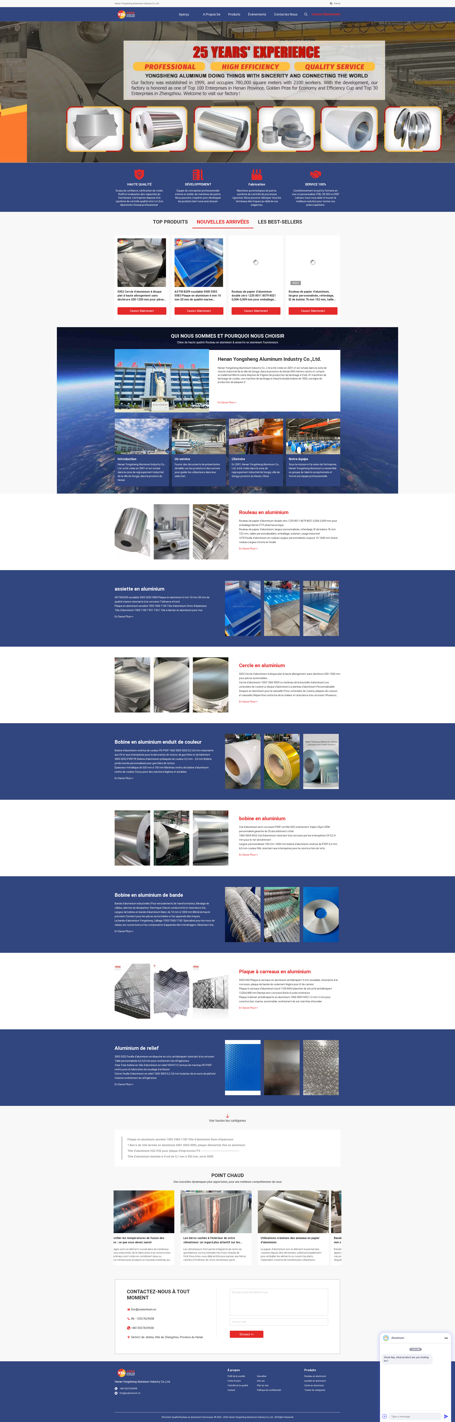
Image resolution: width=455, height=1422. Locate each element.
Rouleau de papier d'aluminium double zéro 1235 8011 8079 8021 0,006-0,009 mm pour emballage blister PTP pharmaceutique (254, 296)
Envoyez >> (247, 1334)
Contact (231, 1390)
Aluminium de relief (137, 1048)
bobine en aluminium (262, 818)
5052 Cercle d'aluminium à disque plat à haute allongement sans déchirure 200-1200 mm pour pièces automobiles (141, 296)
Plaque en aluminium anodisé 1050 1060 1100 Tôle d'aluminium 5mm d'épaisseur (161, 605)
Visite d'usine (234, 1381)
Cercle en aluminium (262, 665)
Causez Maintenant (142, 311)
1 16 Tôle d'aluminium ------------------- (152, 1145)
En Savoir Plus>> (227, 402)
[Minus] (446, 1338)
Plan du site (262, 1385)
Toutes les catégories (314, 1390)
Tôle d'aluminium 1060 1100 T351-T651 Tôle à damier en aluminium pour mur (159, 610)
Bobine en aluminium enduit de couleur (158, 742)
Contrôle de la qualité (238, 1385)
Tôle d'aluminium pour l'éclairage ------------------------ (162, 1151)
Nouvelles (261, 1376)
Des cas (261, 1381)
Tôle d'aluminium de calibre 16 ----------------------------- (163, 1139)
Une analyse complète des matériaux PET (299, 1238)
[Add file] (384, 1416)
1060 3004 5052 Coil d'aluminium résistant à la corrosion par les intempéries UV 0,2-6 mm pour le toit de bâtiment (287, 837)
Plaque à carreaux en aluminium (275, 972)
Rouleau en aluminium (263, 512)
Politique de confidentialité (269, 1390)
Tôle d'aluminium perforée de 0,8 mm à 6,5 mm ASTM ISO (165, 1156)
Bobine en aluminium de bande (149, 895)
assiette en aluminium (139, 589)
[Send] (446, 1416)
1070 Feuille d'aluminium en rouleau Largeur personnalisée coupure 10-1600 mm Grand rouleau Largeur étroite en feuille (288, 540)
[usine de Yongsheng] (162, 381)
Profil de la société (236, 1376)
